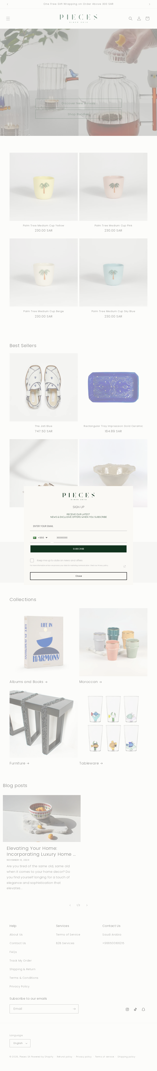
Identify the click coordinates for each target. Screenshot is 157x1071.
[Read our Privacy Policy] (124, 566)
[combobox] (40, 537)
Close (78, 576)
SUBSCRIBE (78, 548)
